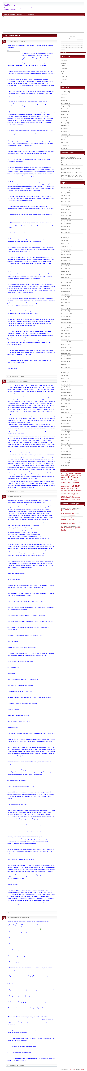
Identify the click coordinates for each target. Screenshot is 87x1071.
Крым (77, 475)
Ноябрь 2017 (65, 288)
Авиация (63, 94)
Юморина (64, 79)
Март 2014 (64, 412)
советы (73, 499)
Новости (63, 120)
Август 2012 (64, 462)
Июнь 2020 (64, 201)
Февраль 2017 (65, 313)
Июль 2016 (64, 333)
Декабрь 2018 (65, 252)
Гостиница (65, 65)
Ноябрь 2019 (65, 221)
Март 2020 (64, 209)
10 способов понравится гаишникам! (69, 518)
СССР (63, 480)
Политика (64, 125)
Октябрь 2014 (65, 392)
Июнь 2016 (64, 336)
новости (63, 496)
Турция (68, 482)
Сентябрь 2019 (65, 226)
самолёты (65, 499)
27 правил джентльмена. (16, 41)
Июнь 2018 (64, 268)
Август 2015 (64, 364)
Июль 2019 (64, 232)
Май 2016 (64, 339)
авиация (75, 486)
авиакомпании (69, 483)
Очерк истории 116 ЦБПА (68, 515)
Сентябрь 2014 (65, 395)
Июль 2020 (64, 198)
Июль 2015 (64, 367)
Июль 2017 (64, 299)
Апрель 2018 (64, 274)
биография (64, 490)
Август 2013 (64, 432)
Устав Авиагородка (9, 14)
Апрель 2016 (64, 342)
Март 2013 (64, 446)
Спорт (63, 139)
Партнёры (64, 122)
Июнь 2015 (64, 370)
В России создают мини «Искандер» (71, 172)
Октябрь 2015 (65, 358)
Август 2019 (64, 229)
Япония (63, 483)
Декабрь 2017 (65, 285)
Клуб (25, 14)
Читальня (64, 76)
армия (63, 488)
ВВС (62, 473)
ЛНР (80, 474)
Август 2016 (64, 330)
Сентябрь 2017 (65, 294)
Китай (73, 475)
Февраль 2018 (65, 280)
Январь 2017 (64, 316)
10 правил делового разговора (18, 917)
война (78, 490)
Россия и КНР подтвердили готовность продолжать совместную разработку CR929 (71, 159)
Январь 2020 (64, 215)
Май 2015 (64, 372)
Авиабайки (64, 92)
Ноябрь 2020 (65, 187)
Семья (63, 137)
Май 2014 (64, 406)
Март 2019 (64, 243)
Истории (63, 111)
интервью (70, 493)
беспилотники (73, 488)
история (76, 493)
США (70, 479)
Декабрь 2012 (65, 454)
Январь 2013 (64, 451)
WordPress (72, 1069)
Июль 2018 (64, 266)
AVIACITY (9, 4)
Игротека (64, 73)
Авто (62, 97)
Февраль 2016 (65, 347)
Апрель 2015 (64, 375)
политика (68, 496)
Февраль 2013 (65, 448)
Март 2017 (64, 311)
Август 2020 (64, 195)
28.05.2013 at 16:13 (14, 1065)
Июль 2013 (64, 434)
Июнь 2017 (64, 302)
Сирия (63, 482)
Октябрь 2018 (65, 257)
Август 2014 (64, 398)
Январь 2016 (64, 350)
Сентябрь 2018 (65, 260)
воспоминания (72, 491)
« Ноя (64, 52)
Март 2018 (64, 277)
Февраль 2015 (65, 381)
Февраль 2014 (65, 415)
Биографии (64, 103)
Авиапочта (31, 14)
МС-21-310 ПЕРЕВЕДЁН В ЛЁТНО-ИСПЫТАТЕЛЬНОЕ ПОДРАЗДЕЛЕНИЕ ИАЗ (71, 177)
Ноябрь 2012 (65, 457)
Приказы (63, 128)
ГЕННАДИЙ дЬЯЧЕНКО (67, 513)
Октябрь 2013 (65, 426)
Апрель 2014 (64, 409)
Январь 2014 (64, 417)
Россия (74, 477)
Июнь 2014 (64, 403)
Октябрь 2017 (65, 291)
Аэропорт (19, 14)
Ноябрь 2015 (65, 356)
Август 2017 (64, 297)
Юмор (63, 148)
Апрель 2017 (64, 308)
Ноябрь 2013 (65, 423)
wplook (82, 1069)
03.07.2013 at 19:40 (14, 912)
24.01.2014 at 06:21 (14, 376)
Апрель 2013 (64, 443)
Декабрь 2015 (65, 353)
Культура (63, 117)
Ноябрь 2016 (65, 322)
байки (68, 488)
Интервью (64, 108)
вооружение (64, 491)
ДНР (67, 475)
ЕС (69, 474)
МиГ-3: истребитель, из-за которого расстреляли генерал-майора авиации (71, 529)
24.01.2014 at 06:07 (14, 491)
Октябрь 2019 (65, 223)
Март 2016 (64, 344)
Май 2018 (64, 271)
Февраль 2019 (65, 246)
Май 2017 (64, 305)
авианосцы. (76, 484)
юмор (78, 499)
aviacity (22, 376)
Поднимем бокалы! (14, 496)
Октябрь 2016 (65, 325)
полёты (73, 496)
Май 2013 (64, 440)
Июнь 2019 (64, 235)
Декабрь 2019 (65, 218)
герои (78, 491)
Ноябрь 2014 (65, 389)
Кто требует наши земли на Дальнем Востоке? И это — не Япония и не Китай (71, 168)
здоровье (63, 493)
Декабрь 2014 (65, 387)
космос (69, 494)
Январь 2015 (64, 384)
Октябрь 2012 (65, 460)
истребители (64, 494)
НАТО (63, 477)
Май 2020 (64, 204)
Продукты (64, 131)
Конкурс (63, 114)
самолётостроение (75, 497)
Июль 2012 (64, 465)
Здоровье (64, 106)
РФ (67, 477)
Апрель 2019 (64, 240)
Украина (63, 145)
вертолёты (71, 490)
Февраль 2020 (65, 212)
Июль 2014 (64, 401)
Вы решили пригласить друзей (18, 381)
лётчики (74, 494)
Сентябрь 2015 (65, 361)
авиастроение (65, 486)
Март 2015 (64, 378)
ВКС (66, 473)
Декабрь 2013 (65, 420)
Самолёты (64, 134)
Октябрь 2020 (65, 190)
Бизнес (63, 100)
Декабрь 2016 (65, 319)
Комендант (65, 68)
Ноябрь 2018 (65, 254)
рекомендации (65, 497)
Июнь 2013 (64, 437)
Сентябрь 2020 (65, 192)
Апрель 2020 (64, 207)
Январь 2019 (64, 249)
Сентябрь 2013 (65, 429)
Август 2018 (64, 263)
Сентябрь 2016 (65, 327)
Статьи (63, 142)
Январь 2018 (64, 282)
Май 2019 (64, 237)
